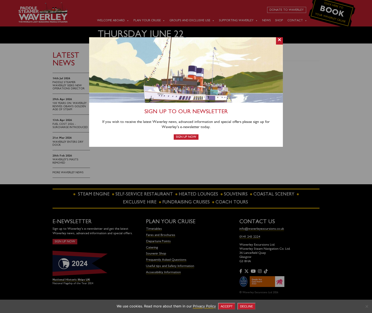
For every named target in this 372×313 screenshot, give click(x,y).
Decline (246, 306)
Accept (227, 306)
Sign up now (186, 137)
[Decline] (366, 306)
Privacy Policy (204, 306)
